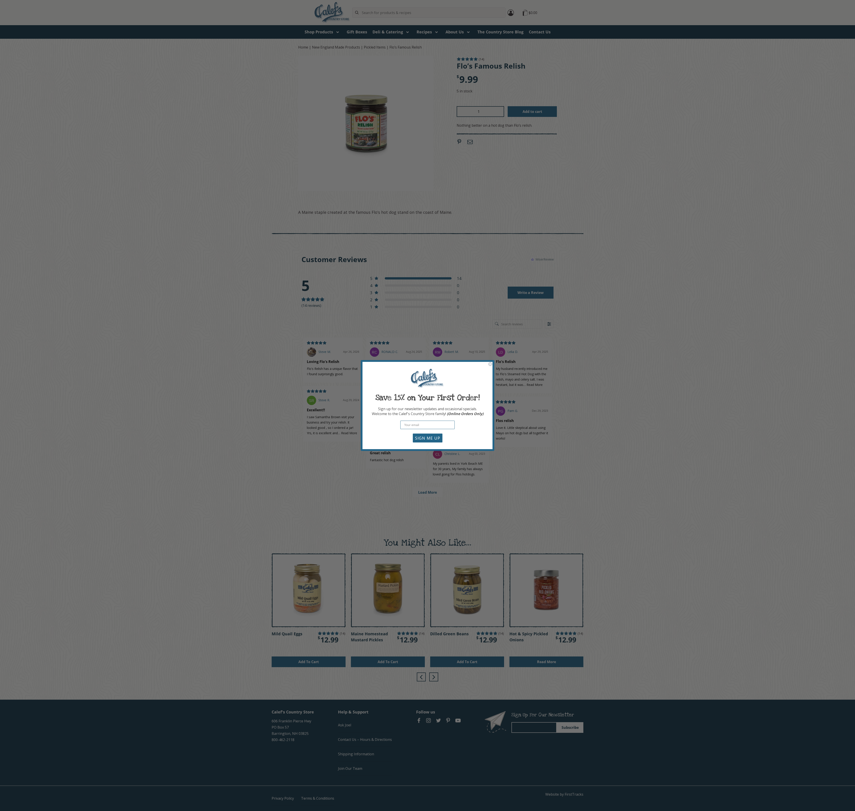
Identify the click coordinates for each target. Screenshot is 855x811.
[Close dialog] (490, 364)
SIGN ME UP (427, 438)
